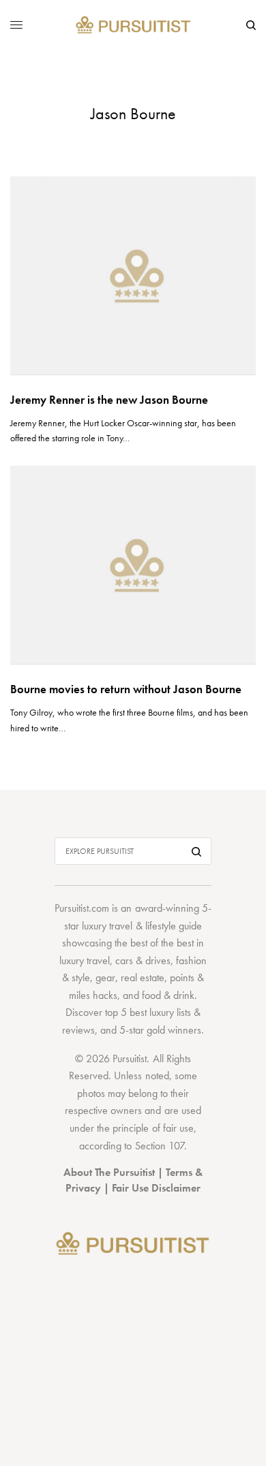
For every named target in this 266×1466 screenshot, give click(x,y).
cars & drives (143, 960)
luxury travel (84, 960)
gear (105, 977)
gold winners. (175, 1030)
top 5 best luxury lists (148, 1012)
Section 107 (159, 1145)
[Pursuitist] (133, 25)
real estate (142, 977)
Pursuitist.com (82, 908)
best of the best (162, 943)
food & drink (168, 995)
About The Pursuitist (109, 1172)
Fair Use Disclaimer (156, 1188)
